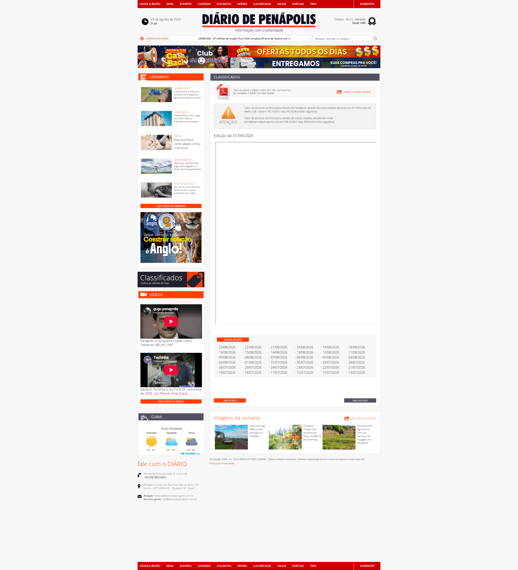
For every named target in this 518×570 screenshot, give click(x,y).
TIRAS (313, 4)
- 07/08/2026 (278, 357)
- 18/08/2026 (356, 347)
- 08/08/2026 (252, 357)
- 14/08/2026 (278, 352)
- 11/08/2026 (356, 352)
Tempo (165, 428)
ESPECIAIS (298, 4)
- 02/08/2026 (226, 362)
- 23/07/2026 (304, 367)
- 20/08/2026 (304, 347)
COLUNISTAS (224, 4)
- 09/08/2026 (226, 357)
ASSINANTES (367, 4)
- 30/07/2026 (304, 362)
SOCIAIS (281, 4)
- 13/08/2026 (304, 352)
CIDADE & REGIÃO (150, 4)
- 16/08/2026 (226, 352)
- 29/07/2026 (330, 362)
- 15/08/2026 (252, 352)
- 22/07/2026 (330, 367)
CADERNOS (204, 4)
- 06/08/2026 (304, 357)
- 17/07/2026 (278, 372)
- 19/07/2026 (226, 372)
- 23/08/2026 (226, 347)
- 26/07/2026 (226, 367)
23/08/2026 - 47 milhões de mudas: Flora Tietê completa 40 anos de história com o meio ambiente (241, 38)
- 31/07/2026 (278, 362)
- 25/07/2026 (252, 367)
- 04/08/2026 (356, 357)
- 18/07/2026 (252, 372)
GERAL (170, 4)
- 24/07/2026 (278, 367)
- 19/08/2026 (330, 347)
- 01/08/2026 (252, 362)
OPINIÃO (242, 4)
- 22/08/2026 (252, 347)
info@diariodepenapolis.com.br (264, 122)
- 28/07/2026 (356, 362)
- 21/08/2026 (278, 347)
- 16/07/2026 (304, 372)
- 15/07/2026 (330, 372)
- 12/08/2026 (330, 352)
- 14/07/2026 (356, 372)
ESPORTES (186, 4)
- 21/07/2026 (356, 367)
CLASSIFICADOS (262, 4)
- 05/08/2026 (330, 357)
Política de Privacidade (222, 463)
